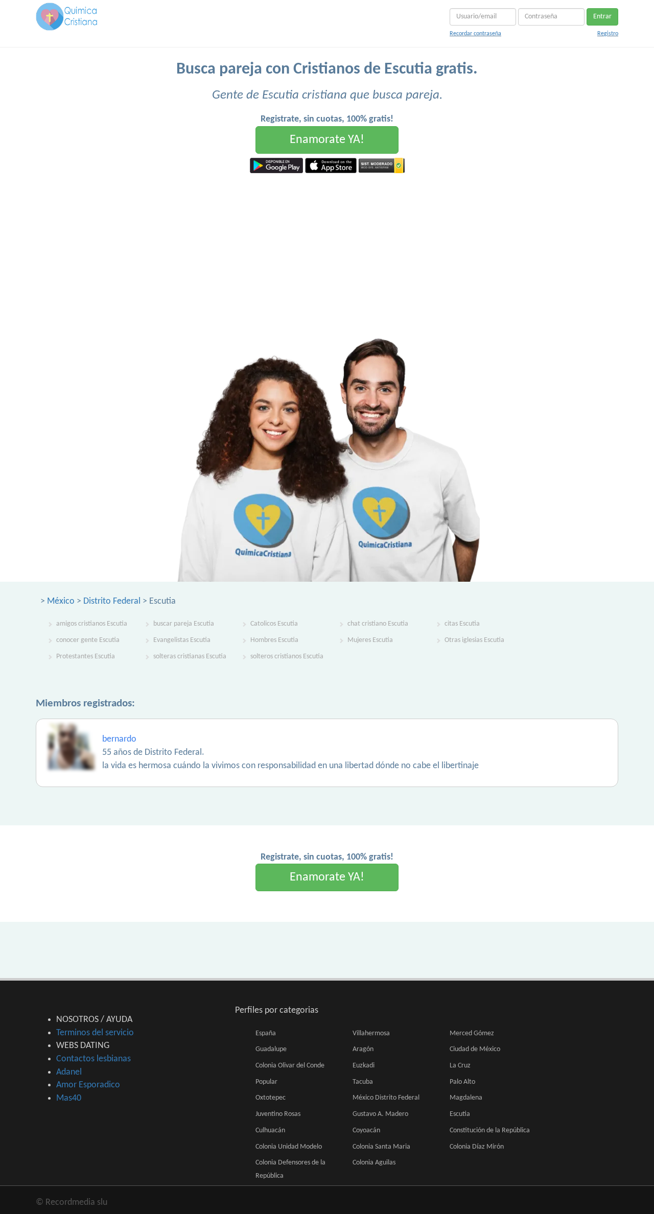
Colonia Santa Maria (381, 1147)
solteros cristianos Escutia (286, 656)
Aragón (363, 1049)
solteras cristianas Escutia (189, 656)
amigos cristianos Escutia (91, 624)
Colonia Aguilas (374, 1163)
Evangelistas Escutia (182, 640)
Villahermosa (371, 1033)
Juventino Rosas (277, 1114)
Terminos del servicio (95, 1033)
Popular (266, 1082)
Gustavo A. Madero (380, 1114)
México (61, 601)
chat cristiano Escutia (377, 624)
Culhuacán (270, 1130)
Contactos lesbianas (93, 1059)
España (265, 1033)
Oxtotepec (270, 1098)
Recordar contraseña (475, 34)
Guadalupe (271, 1049)
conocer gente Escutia (88, 640)
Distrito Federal (112, 601)
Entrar (602, 16)
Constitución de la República (490, 1130)
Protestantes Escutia (85, 656)
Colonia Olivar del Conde (289, 1065)
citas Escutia (462, 624)
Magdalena (466, 1098)
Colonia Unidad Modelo (288, 1147)
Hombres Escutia (274, 640)
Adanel (69, 1072)
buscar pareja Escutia (183, 624)
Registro (607, 34)
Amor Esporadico (88, 1085)
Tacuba (363, 1082)
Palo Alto (462, 1082)
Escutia (460, 1114)
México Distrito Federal (386, 1098)
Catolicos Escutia (274, 624)
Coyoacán (366, 1130)
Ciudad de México (475, 1049)
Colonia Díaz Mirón (477, 1147)
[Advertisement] (327, 249)
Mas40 (68, 1098)
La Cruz (460, 1065)
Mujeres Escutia (370, 640)
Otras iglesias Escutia (474, 640)
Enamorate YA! (327, 140)
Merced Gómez (472, 1033)
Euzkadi (364, 1065)
